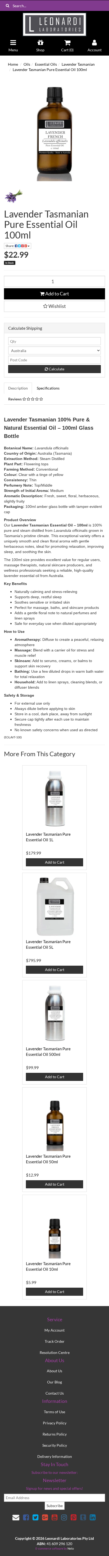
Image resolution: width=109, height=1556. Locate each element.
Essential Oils (46, 64)
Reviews (15, 399)
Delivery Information (54, 1456)
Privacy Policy (54, 1423)
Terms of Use (54, 1411)
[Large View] (13, 196)
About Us (54, 1371)
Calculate (56, 369)
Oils (27, 64)
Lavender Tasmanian (78, 64)
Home (13, 64)
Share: (10, 246)
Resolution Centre (55, 1352)
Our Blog (54, 1382)
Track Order (55, 1341)
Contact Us (55, 1393)
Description (18, 388)
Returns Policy (55, 1434)
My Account (54, 1330)
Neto (70, 1548)
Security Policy (54, 1445)
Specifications (48, 388)
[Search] (7, 6)
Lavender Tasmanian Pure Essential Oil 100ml (50, 69)
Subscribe (55, 1505)
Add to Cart (56, 293)
